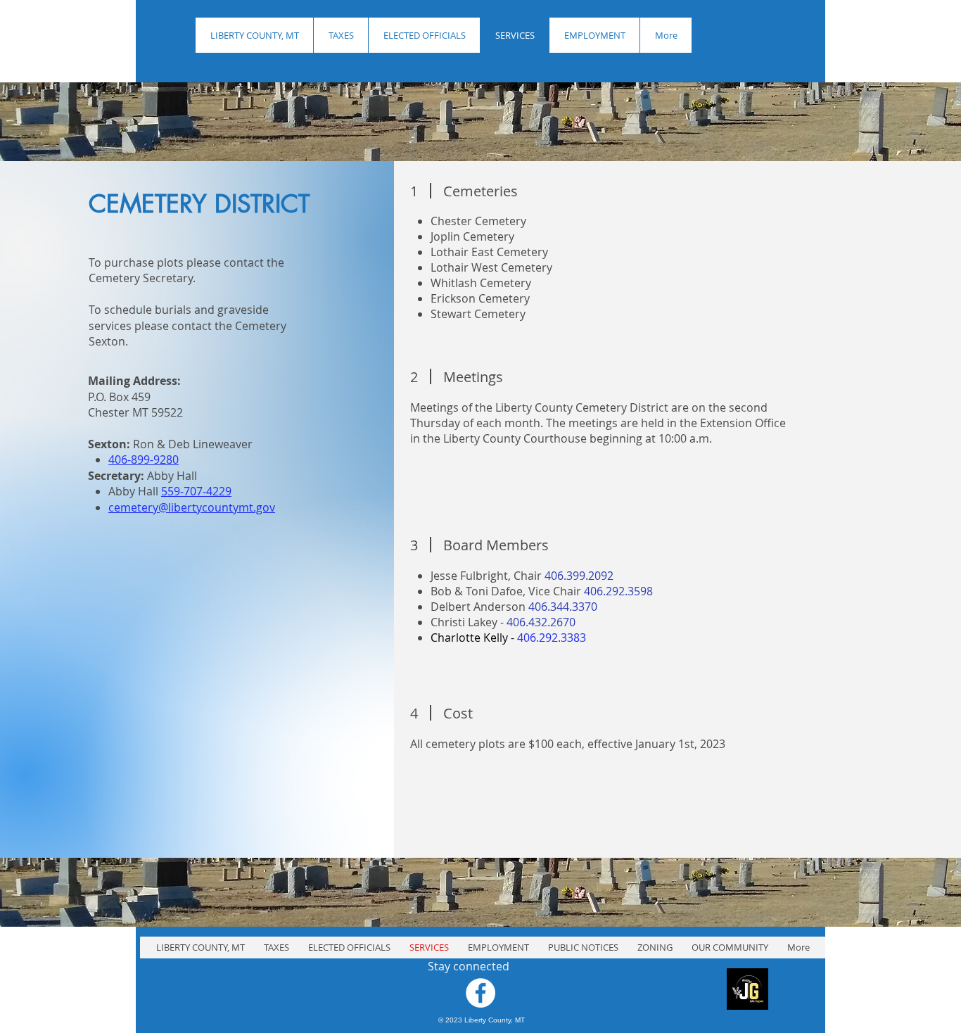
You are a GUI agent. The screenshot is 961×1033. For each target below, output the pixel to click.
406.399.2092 (579, 575)
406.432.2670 (541, 622)
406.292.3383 (551, 637)
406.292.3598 (618, 591)
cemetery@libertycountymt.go (188, 507)
